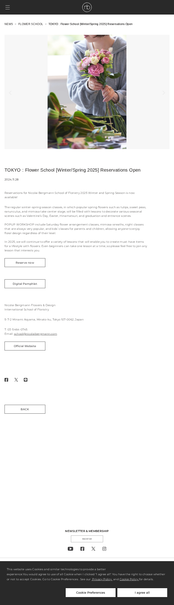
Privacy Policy (102, 579)
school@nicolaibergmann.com (35, 333)
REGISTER (87, 539)
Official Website (25, 346)
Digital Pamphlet (25, 283)
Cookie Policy (129, 579)
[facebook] (82, 549)
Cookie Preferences (90, 592)
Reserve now (25, 262)
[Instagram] (104, 549)
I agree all (142, 592)
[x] (93, 549)
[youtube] (70, 549)
